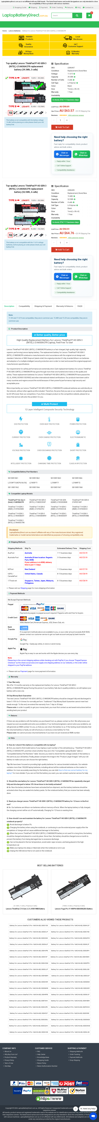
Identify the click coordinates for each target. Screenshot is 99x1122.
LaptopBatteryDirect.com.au (27, 1108)
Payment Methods (76, 1057)
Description (9, 306)
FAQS (80, 306)
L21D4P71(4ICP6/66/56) (17, 483)
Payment (44, 7)
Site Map (8, 1066)
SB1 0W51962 (13, 487)
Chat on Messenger (64, 154)
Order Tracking (57, 7)
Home (4, 31)
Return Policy (41, 1063)
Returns (70, 7)
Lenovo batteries (14, 31)
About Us (8, 1051)
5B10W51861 (13, 478)
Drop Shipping (75, 1060)
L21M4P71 (55, 483)
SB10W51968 (77, 487)
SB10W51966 (34, 487)
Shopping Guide (20, 7)
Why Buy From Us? (11, 1054)
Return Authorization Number (47, 1066)
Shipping (34, 7)
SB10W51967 (56, 487)
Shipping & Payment (43, 306)
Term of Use (9, 1063)
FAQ (79, 7)
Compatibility (24, 306)
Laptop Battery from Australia (25, 15)
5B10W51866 (77, 478)
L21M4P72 (76, 483)
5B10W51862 (34, 478)
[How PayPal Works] (22, 1090)
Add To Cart (63, 127)
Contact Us (89, 7)
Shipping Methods (76, 1051)
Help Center (41, 1054)
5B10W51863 (56, 478)
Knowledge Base (43, 1057)
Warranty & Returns (64, 306)
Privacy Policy (9, 1060)
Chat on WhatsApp (83, 154)
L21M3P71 (33, 483)
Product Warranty (11, 1057)
